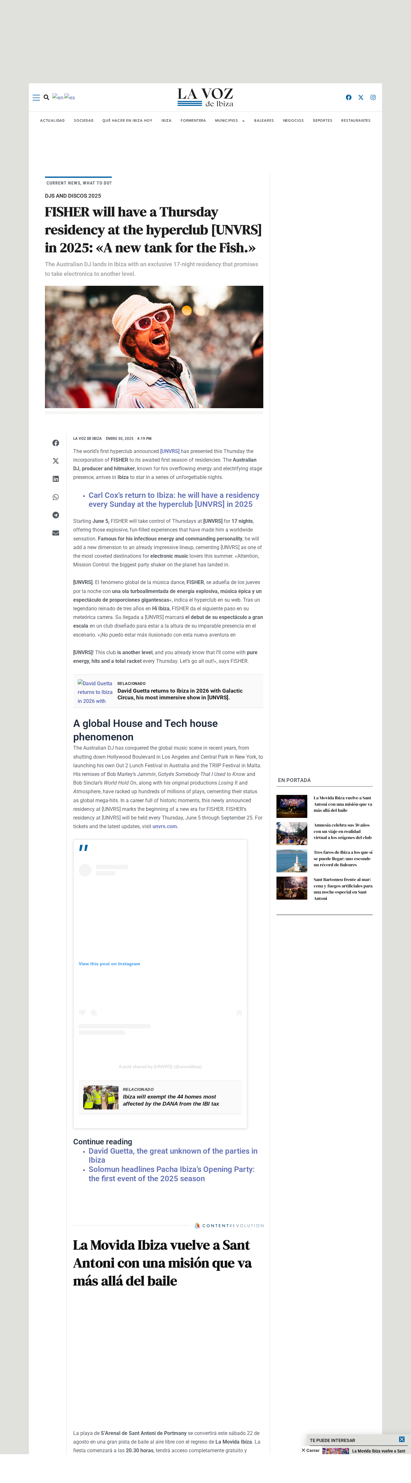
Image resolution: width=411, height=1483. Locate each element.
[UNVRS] (169, 451)
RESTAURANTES (356, 121)
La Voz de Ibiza (87, 438)
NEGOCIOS (293, 121)
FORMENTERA (193, 121)
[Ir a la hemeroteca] (46, 97)
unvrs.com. (166, 826)
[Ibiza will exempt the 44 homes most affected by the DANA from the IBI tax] (100, 1097)
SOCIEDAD (83, 121)
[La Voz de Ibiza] (205, 97)
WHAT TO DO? (97, 182)
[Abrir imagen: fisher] (154, 347)
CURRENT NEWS (63, 182)
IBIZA (167, 121)
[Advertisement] (205, 1468)
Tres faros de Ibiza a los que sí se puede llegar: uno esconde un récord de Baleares (343, 858)
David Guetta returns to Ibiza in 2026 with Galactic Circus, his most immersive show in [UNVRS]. (180, 694)
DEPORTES (322, 121)
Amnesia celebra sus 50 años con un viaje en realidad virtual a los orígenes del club (343, 831)
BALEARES (264, 121)
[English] (58, 97)
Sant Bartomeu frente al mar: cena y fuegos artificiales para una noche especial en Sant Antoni (343, 889)
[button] (55, 443)
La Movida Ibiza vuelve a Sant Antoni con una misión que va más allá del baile (343, 804)
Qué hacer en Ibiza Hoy (127, 121)
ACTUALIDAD (52, 121)
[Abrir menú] (36, 98)
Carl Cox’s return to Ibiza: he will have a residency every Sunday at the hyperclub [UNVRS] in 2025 (174, 500)
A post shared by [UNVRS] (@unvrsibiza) (160, 1066)
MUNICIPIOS (226, 121)
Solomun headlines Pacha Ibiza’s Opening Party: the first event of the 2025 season (172, 1174)
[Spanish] (70, 97)
